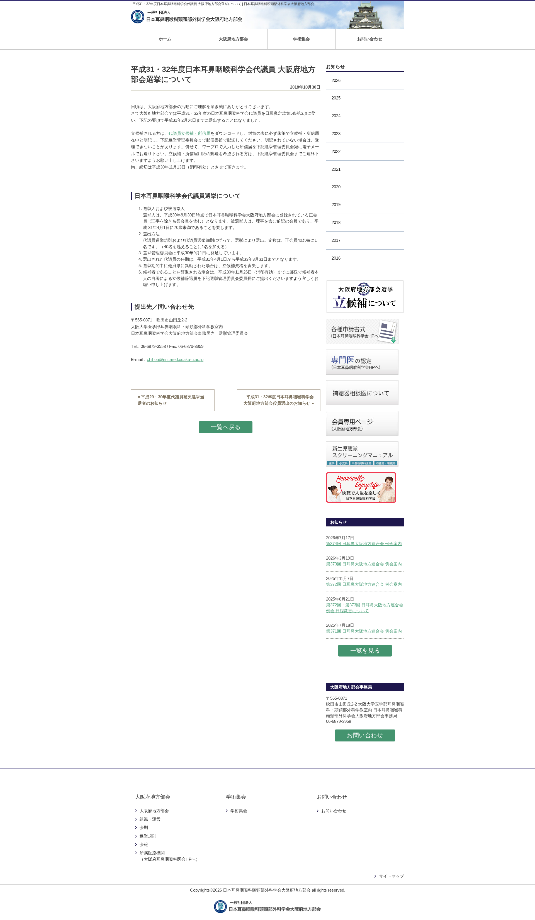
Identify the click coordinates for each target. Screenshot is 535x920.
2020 (336, 186)
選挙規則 (148, 836)
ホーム (165, 38)
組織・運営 (150, 819)
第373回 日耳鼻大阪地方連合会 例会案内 (364, 564)
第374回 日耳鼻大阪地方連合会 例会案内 (364, 543)
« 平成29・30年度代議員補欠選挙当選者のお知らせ (171, 400)
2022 (336, 151)
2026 (336, 80)
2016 (336, 258)
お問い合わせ (369, 38)
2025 (336, 98)
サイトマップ (391, 876)
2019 (336, 204)
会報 (144, 844)
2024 (336, 115)
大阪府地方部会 (233, 38)
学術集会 (301, 38)
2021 (336, 169)
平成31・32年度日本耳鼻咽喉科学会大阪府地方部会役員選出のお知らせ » (279, 400)
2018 (336, 222)
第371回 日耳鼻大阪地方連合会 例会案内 (364, 631)
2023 (336, 133)
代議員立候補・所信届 (189, 133)
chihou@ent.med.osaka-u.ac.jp (175, 359)
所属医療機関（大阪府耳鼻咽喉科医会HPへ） (170, 856)
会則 (144, 827)
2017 (336, 240)
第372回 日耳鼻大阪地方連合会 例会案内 (364, 584)
